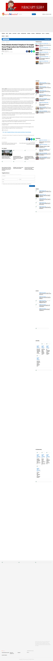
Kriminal (45, 82)
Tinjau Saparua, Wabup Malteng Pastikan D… (45, 208)
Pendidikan (45, 98)
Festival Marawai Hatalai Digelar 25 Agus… (45, 50)
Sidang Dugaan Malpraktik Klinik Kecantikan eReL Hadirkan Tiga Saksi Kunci (6, 157)
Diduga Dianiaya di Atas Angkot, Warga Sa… (45, 84)
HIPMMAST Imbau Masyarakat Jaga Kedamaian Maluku (18, 168)
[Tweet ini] (29, 51)
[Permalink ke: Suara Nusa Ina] (3, 51)
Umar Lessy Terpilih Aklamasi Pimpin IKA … (44, 150)
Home (43, 43)
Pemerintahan (46, 43)
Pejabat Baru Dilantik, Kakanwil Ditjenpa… (44, 298)
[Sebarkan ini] (27, 51)
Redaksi (19, 652)
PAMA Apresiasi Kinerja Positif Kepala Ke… (44, 63)
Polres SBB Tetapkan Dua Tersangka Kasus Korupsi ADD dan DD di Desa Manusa (27, 143)
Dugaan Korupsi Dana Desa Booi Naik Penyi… (45, 96)
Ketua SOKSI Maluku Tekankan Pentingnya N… (44, 100)
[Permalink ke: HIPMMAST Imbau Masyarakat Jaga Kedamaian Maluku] (18, 164)
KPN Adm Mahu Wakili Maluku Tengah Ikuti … (43, 352)
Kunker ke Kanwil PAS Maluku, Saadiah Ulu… (44, 310)
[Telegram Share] (32, 51)
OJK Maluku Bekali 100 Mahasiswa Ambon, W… (45, 46)
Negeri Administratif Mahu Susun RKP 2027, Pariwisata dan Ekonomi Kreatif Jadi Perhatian (6, 169)
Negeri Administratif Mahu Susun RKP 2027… (45, 192)
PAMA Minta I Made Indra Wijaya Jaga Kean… (44, 196)
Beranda (40, 43)
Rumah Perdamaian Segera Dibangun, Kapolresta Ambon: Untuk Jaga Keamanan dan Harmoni (9, 143)
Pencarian (33, 14)
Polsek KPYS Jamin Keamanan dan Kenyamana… (43, 462)
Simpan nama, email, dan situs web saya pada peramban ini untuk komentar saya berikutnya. (17, 183)
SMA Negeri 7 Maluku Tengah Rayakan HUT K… (44, 147)
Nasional (38, 347)
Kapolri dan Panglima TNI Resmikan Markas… (38, 475)
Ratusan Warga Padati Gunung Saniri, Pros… (44, 92)
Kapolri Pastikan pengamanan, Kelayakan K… (38, 461)
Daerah (43, 90)
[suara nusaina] (10, 14)
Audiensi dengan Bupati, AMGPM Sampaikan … (45, 108)
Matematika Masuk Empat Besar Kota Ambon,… (45, 112)
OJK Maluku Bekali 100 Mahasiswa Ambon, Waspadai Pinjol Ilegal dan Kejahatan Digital (18, 158)
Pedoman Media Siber (5, 652)
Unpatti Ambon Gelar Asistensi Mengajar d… (44, 142)
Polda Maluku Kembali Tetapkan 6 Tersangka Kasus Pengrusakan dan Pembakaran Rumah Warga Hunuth (18, 135)
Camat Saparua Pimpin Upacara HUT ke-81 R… (44, 204)
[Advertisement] (26, 24)
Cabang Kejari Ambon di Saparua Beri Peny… (45, 88)
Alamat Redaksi (4, 655)
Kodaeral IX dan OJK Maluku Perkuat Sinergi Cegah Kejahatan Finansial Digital (29, 168)
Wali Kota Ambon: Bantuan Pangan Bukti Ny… (44, 54)
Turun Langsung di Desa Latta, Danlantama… (48, 461)
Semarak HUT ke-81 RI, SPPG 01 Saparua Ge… (44, 200)
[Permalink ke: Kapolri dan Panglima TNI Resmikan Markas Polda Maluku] (39, 467)
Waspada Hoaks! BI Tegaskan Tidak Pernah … (38, 351)
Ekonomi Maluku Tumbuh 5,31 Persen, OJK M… (44, 59)
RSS (28, 652)
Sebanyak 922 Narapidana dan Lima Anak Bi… (44, 306)
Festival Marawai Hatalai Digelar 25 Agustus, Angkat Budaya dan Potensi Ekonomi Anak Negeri (30, 158)
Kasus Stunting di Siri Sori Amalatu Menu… (44, 105)
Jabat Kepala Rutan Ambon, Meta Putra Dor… (45, 294)
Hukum (45, 86)
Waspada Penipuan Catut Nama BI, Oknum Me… (38, 363)
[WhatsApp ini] (34, 51)
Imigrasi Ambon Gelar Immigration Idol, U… (43, 302)
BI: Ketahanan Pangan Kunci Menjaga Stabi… (48, 352)
